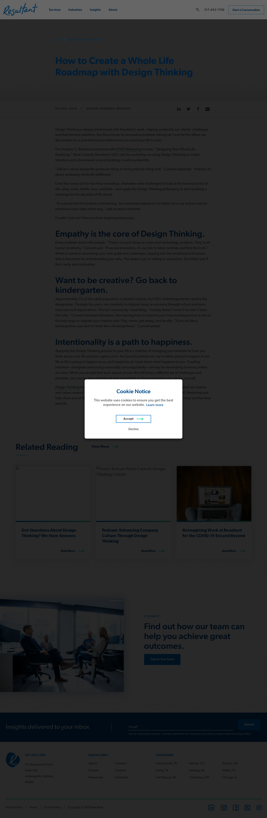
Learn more (154, 405)
